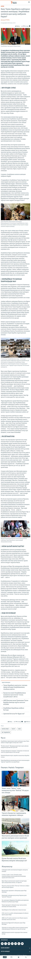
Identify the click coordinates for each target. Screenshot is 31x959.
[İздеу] (26, 957)
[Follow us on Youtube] (9, 943)
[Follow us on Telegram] (15, 943)
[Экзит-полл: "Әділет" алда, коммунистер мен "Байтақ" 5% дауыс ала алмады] (15, 778)
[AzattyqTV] (18, 957)
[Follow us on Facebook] (2, 943)
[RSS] (19, 943)
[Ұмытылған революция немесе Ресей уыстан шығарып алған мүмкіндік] (15, 826)
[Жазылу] (22, 943)
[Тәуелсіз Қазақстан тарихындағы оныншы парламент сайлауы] (15, 803)
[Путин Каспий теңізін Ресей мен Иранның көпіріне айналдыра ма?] (15, 849)
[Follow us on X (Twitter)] (5, 943)
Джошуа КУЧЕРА (5, 20)
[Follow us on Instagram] (12, 943)
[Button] (17, 26)
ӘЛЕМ (2, 6)
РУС (11, 957)
